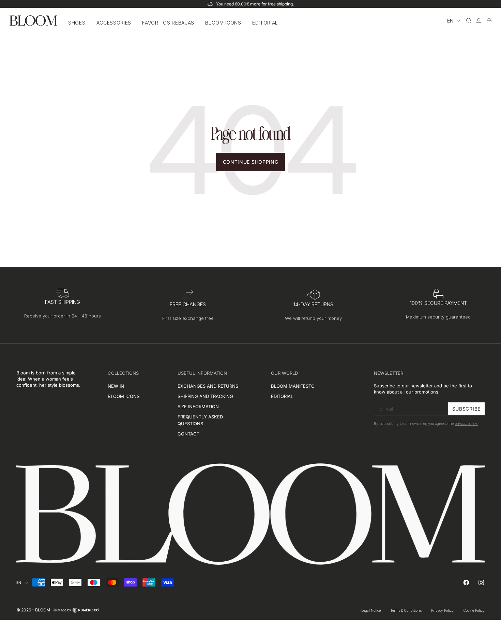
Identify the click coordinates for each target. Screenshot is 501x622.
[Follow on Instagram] (481, 582)
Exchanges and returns (208, 386)
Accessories (114, 23)
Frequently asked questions (200, 420)
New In (116, 386)
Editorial (265, 23)
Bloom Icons (223, 23)
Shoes (77, 23)
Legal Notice (371, 610)
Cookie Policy (474, 610)
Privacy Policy (442, 610)
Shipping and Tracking (205, 396)
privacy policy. (466, 424)
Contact (188, 433)
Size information (198, 406)
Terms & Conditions (406, 610)
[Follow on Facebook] (466, 582)
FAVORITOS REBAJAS (168, 23)
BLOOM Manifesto (293, 386)
